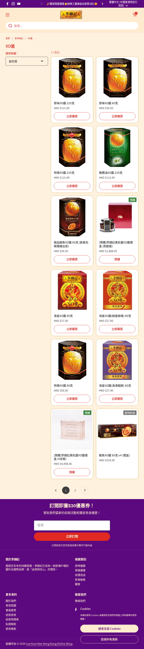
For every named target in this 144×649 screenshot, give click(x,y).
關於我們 (11, 601)
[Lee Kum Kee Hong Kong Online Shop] (71, 14)
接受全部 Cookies (109, 628)
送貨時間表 (12, 619)
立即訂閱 (72, 536)
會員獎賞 (11, 610)
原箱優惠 (80, 570)
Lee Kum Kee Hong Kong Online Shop (49, 643)
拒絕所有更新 (109, 639)
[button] (134, 15)
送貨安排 (11, 615)
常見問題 (11, 605)
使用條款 (11, 628)
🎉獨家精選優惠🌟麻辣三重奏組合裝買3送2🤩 (72, 3)
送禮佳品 (80, 575)
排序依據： (12, 53)
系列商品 (19, 38)
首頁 (8, 38)
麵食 (77, 584)
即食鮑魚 (80, 579)
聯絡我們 (80, 601)
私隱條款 (11, 624)
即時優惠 (80, 565)
